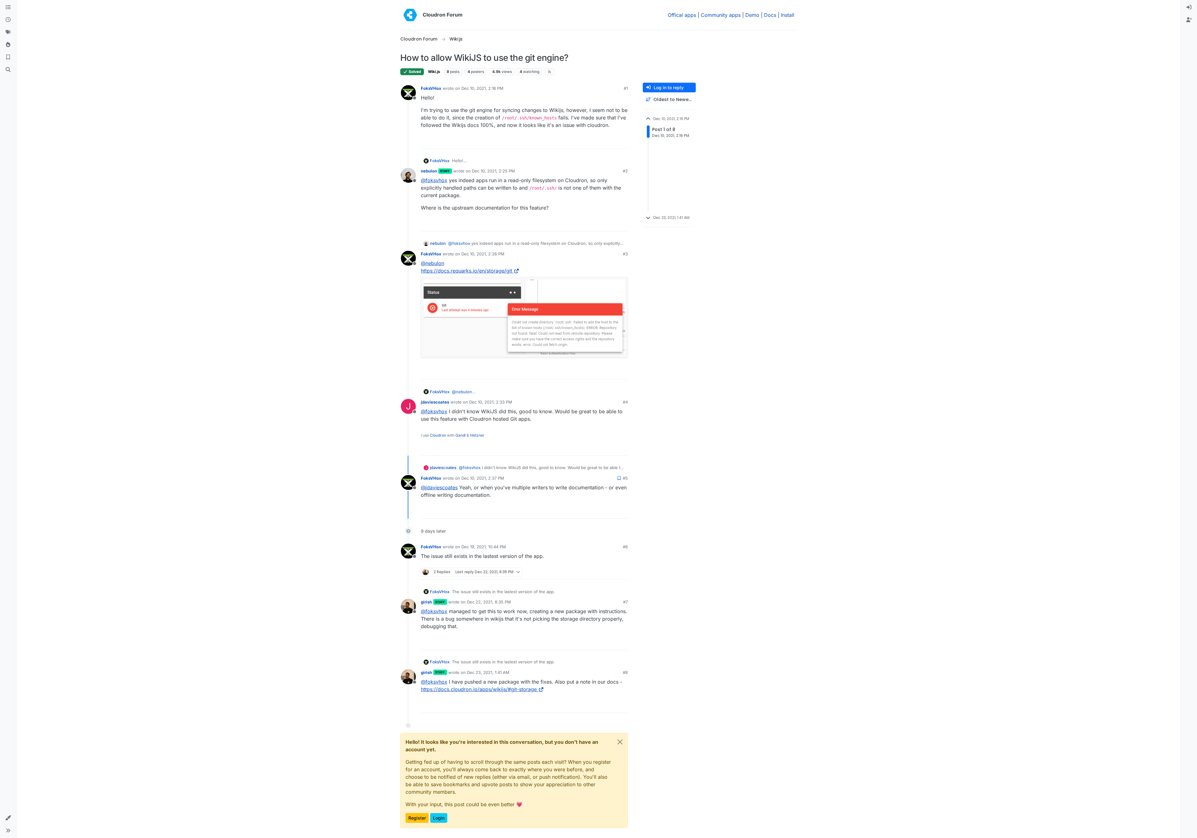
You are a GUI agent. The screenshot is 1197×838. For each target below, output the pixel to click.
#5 (625, 478)
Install (787, 15)
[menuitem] (1189, 7)
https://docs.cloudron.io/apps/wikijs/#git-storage (479, 689)
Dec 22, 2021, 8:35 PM (489, 601)
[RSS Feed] (549, 71)
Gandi (460, 435)
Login (439, 818)
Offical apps (682, 15)
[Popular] (8, 45)
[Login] (1189, 7)
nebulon (429, 170)
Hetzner (477, 435)
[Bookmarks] (8, 57)
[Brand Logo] (410, 14)
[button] (8, 818)
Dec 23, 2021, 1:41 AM (488, 672)
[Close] (620, 742)
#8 (625, 672)
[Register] (1189, 20)
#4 (625, 402)
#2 (625, 170)
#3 (625, 253)
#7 (625, 601)
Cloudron (438, 435)
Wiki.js (434, 71)
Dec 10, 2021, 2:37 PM (482, 478)
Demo (752, 15)
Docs (770, 15)
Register (417, 818)
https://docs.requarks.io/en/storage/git (466, 271)
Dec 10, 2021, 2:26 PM (482, 253)
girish (426, 601)
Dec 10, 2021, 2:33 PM (490, 402)
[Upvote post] (612, 141)
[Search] (8, 70)
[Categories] (8, 7)
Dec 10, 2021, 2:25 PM (493, 170)
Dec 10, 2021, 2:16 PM (482, 88)
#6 (625, 546)
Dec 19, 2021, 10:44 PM (483, 546)
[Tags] (8, 32)
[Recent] (8, 20)
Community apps (721, 15)
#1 (626, 88)
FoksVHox (431, 88)
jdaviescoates (435, 402)
